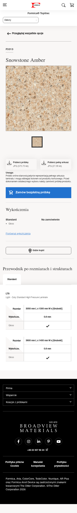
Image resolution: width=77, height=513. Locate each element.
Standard (11, 279)
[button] (72, 5)
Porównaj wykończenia (18, 233)
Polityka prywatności (61, 464)
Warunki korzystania (38, 464)
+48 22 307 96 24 (36, 450)
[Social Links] (18, 441)
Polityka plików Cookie (14, 464)
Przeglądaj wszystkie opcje (27, 33)
